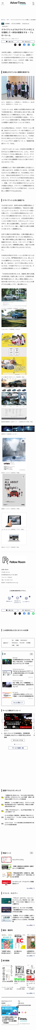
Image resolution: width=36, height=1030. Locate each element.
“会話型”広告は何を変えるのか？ (6, 952)
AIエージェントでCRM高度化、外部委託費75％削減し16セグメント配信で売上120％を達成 (17, 735)
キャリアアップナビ (18, 860)
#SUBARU (7, 23)
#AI (12, 640)
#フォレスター (5, 26)
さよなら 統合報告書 (7, 981)
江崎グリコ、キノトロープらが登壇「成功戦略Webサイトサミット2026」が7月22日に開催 (23, 909)
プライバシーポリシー (6, 1005)
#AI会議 (16, 640)
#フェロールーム (25, 23)
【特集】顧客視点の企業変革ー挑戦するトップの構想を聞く (23, 867)
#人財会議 (28, 642)
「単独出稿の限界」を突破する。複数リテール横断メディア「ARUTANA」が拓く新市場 (23, 875)
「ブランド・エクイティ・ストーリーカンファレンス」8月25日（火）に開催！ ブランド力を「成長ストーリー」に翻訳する (23, 901)
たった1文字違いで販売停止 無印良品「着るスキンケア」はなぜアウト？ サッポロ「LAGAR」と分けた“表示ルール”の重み (19, 817)
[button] (15, 44)
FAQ (19, 1001)
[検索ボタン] (33, 4)
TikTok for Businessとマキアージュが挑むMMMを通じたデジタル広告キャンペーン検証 (23, 673)
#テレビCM (22, 642)
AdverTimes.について (6, 1001)
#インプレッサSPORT (16, 23)
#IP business (15, 642)
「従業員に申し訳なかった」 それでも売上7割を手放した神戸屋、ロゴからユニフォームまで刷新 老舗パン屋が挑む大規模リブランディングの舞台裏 (19, 797)
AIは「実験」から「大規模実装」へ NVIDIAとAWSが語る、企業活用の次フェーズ (23, 684)
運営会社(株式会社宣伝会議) (24, 1005)
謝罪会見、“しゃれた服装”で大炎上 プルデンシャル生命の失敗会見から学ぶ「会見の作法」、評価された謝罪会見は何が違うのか (19, 804)
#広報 (13, 645)
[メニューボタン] (3, 4)
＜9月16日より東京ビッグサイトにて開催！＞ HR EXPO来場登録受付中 (23, 695)
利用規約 (3, 1003)
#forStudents (24, 640)
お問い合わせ (21, 1003)
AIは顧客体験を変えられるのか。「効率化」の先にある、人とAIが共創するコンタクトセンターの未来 (23, 661)
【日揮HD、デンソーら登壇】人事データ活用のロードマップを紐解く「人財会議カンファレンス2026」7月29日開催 (23, 918)
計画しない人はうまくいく (19, 982)
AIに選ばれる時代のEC (18, 952)
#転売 (17, 645)
